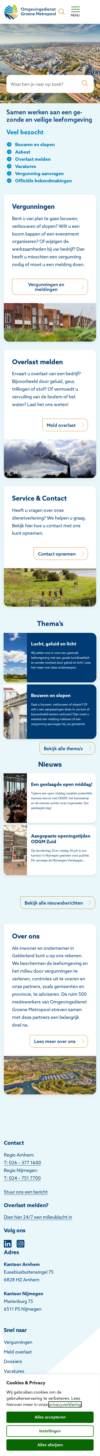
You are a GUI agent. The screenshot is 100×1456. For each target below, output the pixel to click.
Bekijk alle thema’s (63, 749)
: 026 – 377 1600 (24, 1163)
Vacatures (25, 166)
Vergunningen (18, 1342)
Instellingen (50, 1431)
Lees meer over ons (55, 1041)
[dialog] (50, 1415)
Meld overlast (61, 425)
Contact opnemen (57, 554)
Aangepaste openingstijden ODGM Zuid (61, 838)
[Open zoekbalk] (61, 11)
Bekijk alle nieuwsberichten (54, 903)
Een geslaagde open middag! (61, 784)
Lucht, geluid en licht (53, 644)
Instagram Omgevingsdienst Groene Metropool (20, 1243)
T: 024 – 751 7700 (22, 1178)
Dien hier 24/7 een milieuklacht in (38, 1217)
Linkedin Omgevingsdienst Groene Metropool (8, 1243)
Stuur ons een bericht (26, 1192)
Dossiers (13, 1361)
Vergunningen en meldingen (46, 286)
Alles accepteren (50, 1417)
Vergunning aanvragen (39, 173)
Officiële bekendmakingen (43, 181)
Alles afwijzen (50, 1444)
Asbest (22, 152)
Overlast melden (33, 159)
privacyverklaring (65, 1404)
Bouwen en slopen (35, 144)
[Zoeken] (84, 84)
